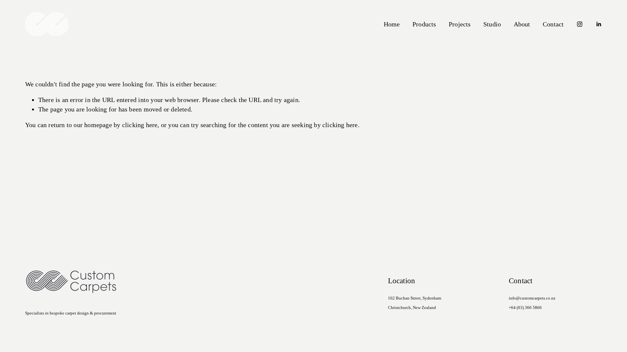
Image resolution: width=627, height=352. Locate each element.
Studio (492, 24)
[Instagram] (579, 24)
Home (392, 24)
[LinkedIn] (598, 24)
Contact (553, 24)
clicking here (140, 124)
